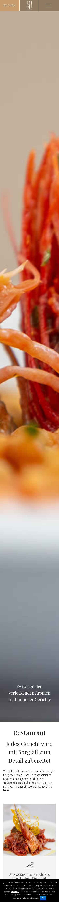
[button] (10, 5)
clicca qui (15, 891)
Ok (43, 898)
